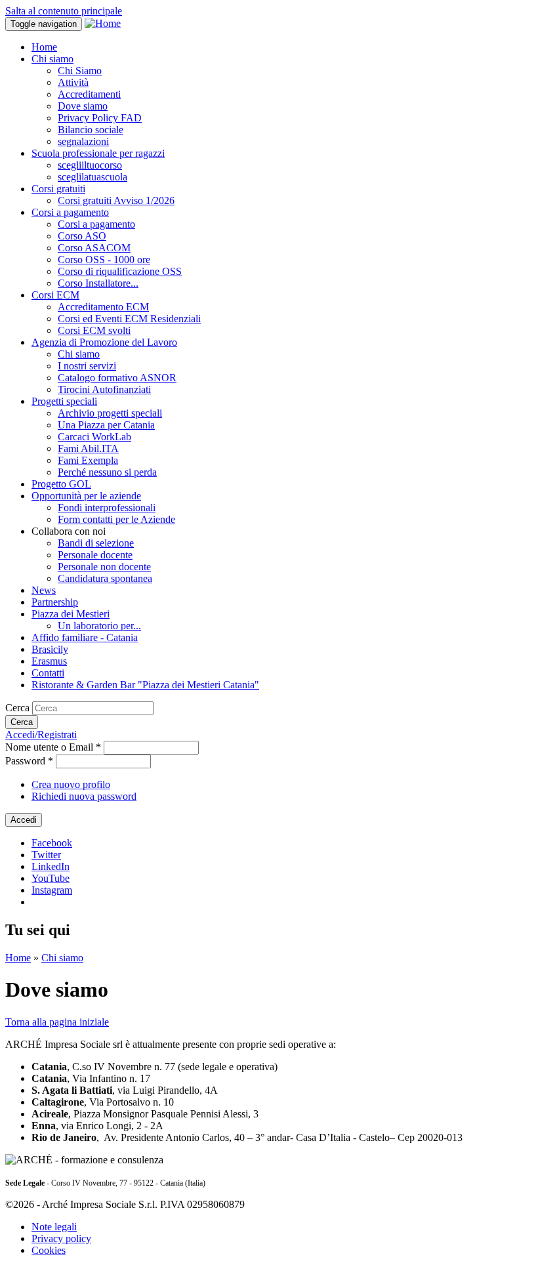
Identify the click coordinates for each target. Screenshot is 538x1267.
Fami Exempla (88, 460)
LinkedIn (50, 866)
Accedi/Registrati (41, 734)
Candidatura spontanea (105, 578)
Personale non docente (104, 566)
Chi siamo (52, 58)
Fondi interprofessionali (106, 507)
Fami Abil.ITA (88, 448)
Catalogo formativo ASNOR (117, 377)
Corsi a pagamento (70, 212)
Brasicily (49, 649)
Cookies (48, 1250)
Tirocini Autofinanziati (104, 389)
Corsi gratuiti (58, 188)
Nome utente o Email (53, 747)
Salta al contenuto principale (63, 10)
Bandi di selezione (96, 543)
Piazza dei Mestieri (70, 613)
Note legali (54, 1226)
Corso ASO (82, 235)
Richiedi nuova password (83, 796)
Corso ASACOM (94, 247)
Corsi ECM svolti (94, 330)
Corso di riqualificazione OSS (120, 271)
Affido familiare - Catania (84, 637)
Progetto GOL (61, 483)
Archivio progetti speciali (110, 413)
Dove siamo (83, 106)
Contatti (47, 672)
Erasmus (49, 661)
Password (29, 760)
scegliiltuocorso (90, 165)
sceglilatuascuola (92, 176)
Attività (73, 82)
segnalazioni (83, 141)
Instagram (51, 890)
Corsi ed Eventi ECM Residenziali (129, 318)
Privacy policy (61, 1238)
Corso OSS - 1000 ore (104, 259)
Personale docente (95, 554)
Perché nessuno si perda (107, 472)
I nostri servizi (87, 365)
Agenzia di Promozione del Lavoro (104, 342)
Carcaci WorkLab (94, 436)
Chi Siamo (80, 70)
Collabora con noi (68, 531)
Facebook (51, 842)
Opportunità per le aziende (86, 495)
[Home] (103, 23)
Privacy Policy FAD (100, 117)
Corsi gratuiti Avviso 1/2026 (116, 200)
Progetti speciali (64, 401)
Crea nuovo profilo (70, 784)
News (43, 590)
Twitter (46, 854)
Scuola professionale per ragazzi (98, 153)
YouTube (50, 878)
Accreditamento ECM (103, 306)
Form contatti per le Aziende (116, 519)
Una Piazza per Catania (106, 424)
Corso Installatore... (98, 283)
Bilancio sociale (90, 129)
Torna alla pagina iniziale (57, 1022)
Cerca (18, 707)
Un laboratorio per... (99, 625)
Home (44, 46)
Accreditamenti (89, 94)
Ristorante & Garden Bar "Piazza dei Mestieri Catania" (145, 684)
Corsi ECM (55, 295)
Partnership (54, 602)
